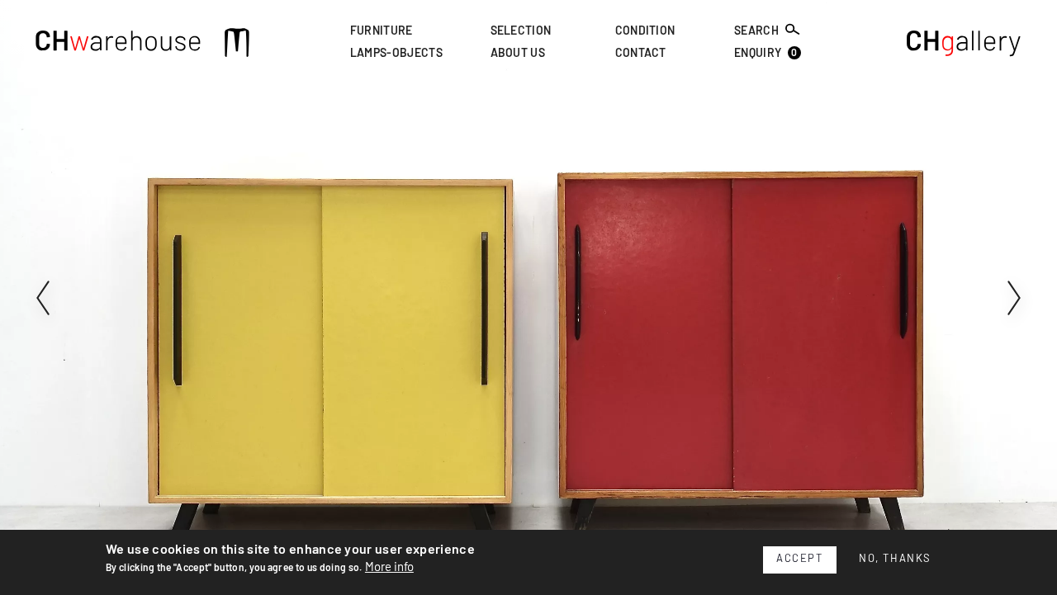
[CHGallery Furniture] (964, 45)
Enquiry (766, 54)
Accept (799, 559)
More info (389, 566)
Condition (645, 31)
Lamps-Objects (396, 54)
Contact (640, 54)
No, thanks (895, 559)
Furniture (381, 31)
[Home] (118, 45)
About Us (518, 54)
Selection (521, 31)
